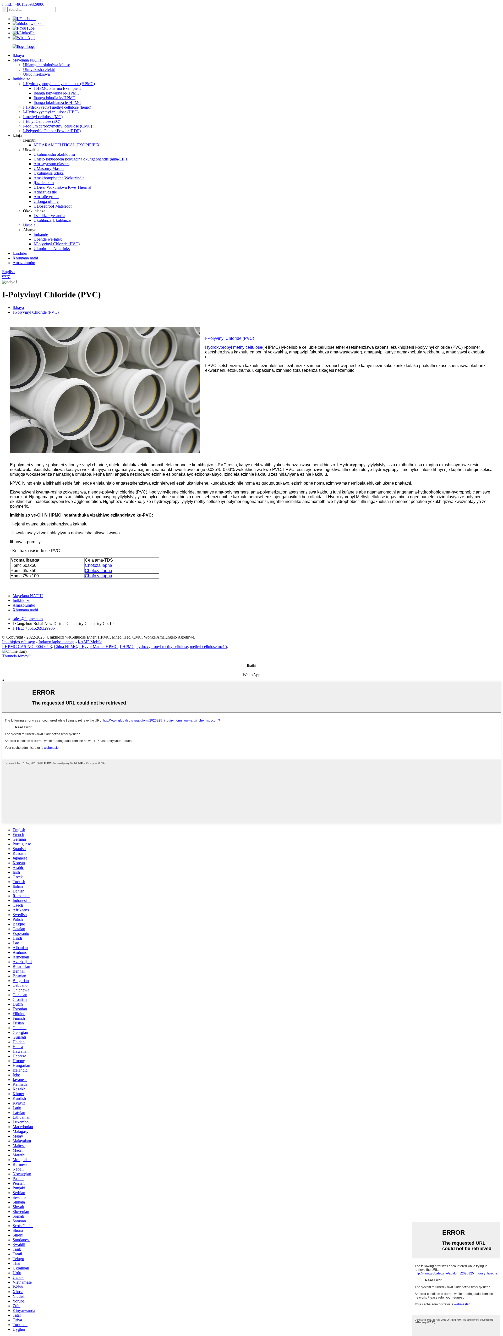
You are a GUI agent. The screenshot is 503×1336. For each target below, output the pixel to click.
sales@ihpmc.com (28, 619)
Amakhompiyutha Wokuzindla (59, 178)
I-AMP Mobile (90, 642)
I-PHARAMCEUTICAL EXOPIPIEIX (67, 145)
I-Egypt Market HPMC (98, 646)
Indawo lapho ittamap (56, 642)
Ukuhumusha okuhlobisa (54, 154)
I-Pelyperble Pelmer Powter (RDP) (52, 131)
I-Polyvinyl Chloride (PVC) (57, 244)
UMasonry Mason (49, 168)
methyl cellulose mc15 (208, 646)
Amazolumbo (24, 262)
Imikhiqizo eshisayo (18, 642)
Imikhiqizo (21, 79)
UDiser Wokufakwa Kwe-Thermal (62, 187)
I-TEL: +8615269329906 (23, 4)
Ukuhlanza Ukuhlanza (52, 220)
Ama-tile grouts (46, 197)
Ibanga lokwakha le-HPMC (56, 93)
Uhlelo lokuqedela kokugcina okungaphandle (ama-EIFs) (81, 159)
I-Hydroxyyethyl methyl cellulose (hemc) (57, 107)
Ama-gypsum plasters (51, 164)
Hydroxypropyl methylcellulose (233, 347)
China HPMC (65, 646)
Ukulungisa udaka (49, 173)
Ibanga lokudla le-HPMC (54, 98)
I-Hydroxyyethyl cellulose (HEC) (51, 112)
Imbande (41, 234)
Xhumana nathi (25, 258)
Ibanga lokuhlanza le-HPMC (57, 102)
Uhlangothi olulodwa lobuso (46, 65)
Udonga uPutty (46, 201)
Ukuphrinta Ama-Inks (52, 248)
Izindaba (20, 253)
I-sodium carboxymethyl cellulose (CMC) (57, 126)
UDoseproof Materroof (53, 206)
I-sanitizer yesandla (49, 215)
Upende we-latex (48, 239)
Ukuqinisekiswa (36, 74)
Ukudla (29, 225)
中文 (6, 276)
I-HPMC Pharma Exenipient (57, 88)
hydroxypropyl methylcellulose (162, 646)
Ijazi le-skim (44, 182)
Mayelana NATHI (28, 60)
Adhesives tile (45, 192)
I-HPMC (127, 646)
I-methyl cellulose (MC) (43, 116)
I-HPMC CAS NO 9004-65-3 (27, 646)
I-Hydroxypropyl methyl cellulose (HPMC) (59, 83)
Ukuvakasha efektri (39, 69)
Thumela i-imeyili (16, 656)
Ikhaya (18, 55)
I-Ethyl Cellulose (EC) (41, 121)
